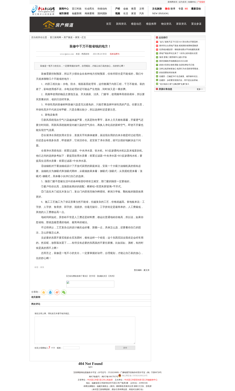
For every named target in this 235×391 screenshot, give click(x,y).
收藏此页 (102, 276)
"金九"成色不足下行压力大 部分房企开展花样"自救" (179, 42)
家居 (133, 13)
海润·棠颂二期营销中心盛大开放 (173, 57)
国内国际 (102, 13)
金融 (125, 8)
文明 (141, 8)
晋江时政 (77, 8)
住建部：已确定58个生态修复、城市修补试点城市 (179, 76)
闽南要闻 (89, 13)
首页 (108, 23)
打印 (92, 276)
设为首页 (183, 2)
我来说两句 (114, 54)
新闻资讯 (121, 23)
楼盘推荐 (151, 23)
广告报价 (201, 2)
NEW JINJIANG (160, 13)
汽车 (141, 13)
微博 (172, 8)
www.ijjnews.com (67, 54)
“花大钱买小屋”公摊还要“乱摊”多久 (174, 84)
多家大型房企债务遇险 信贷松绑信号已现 (176, 65)
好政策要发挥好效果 (167, 72)
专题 (180, 8)
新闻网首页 (172, 2)
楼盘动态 (136, 23)
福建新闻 (77, 13)
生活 (125, 13)
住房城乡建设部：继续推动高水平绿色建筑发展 (179, 49)
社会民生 (89, 8)
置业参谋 (196, 23)
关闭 (111, 276)
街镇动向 (102, 8)
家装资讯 (181, 23)
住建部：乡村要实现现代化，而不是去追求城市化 (179, 80)
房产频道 (68, 37)
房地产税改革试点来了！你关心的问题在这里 (178, 53)
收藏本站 (192, 2)
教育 (133, 8)
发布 (125, 348)
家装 (77, 37)
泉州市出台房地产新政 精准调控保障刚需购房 (178, 46)
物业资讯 (166, 23)
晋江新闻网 (55, 37)
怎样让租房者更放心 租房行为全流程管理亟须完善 (179, 69)
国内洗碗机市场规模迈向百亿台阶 (173, 61)
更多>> (200, 89)
